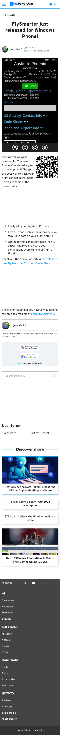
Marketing (7, 612)
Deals (5, 667)
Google (6, 646)
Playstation (8, 685)
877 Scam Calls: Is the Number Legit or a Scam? (30, 518)
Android (6, 640)
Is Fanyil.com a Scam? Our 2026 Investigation (30, 503)
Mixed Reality (9, 719)
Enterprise (8, 606)
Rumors (6, 673)
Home (5, 15)
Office (5, 652)
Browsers (7, 706)
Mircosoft (7, 634)
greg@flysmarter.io (43, 314)
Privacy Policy (22, 730)
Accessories (8, 679)
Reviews (6, 700)
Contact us (39, 730)
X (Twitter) (25, 583)
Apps (12, 15)
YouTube (33, 583)
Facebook (17, 583)
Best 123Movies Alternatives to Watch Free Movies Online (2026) (30, 560)
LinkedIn (42, 583)
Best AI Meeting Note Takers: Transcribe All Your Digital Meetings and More (30, 488)
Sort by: (34, 433)
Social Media (9, 713)
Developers (8, 600)
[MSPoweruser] (21, 4)
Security (6, 619)
